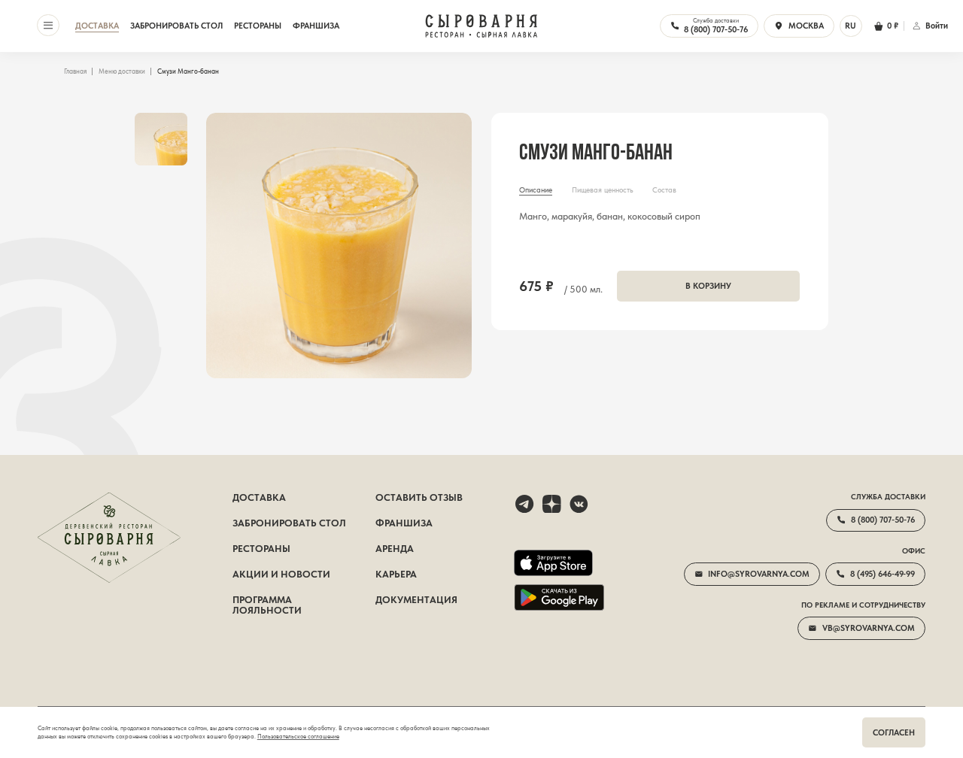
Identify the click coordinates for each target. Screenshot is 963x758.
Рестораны (257, 26)
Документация (416, 600)
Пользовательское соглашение (298, 736)
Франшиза (316, 26)
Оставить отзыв (419, 498)
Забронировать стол (176, 26)
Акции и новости (281, 574)
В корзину (708, 285)
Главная (75, 71)
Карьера (396, 574)
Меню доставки (122, 71)
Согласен (894, 732)
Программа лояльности (267, 605)
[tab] (535, 191)
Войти (936, 26)
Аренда (394, 549)
